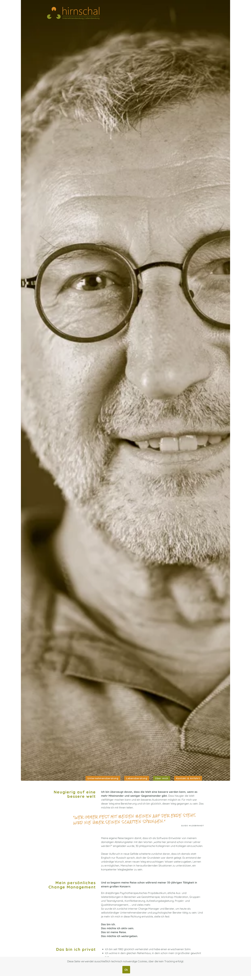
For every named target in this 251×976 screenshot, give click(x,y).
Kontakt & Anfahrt (188, 778)
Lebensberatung (136, 778)
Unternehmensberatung (102, 778)
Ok (126, 969)
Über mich (161, 778)
